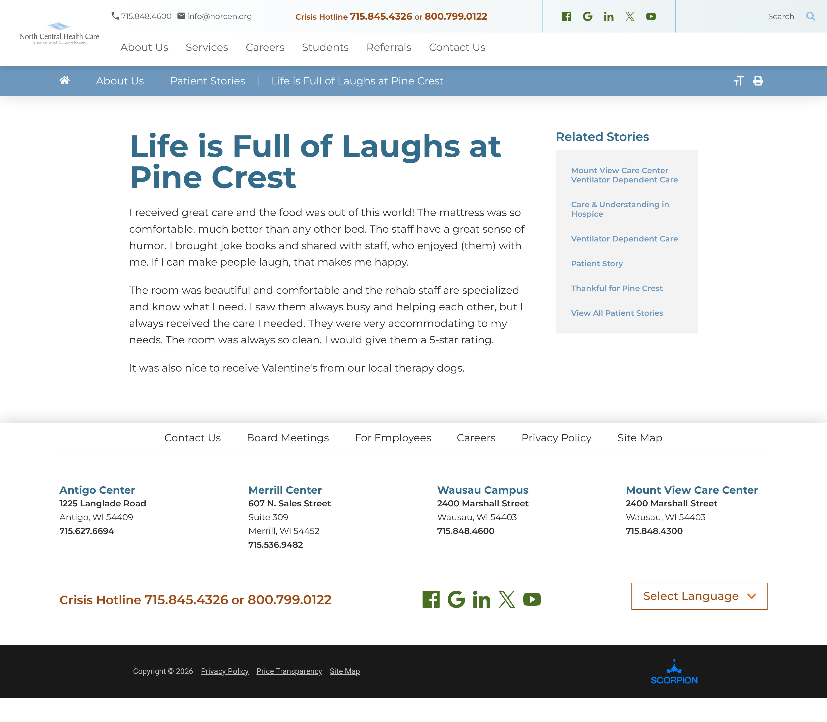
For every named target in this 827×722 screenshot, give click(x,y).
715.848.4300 (654, 531)
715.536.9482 (275, 544)
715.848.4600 (466, 531)
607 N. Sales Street (289, 503)
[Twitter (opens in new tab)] (507, 601)
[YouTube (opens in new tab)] (532, 601)
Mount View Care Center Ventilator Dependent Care (624, 175)
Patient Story (597, 263)
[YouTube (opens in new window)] (651, 17)
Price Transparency (289, 671)
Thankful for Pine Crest (617, 288)
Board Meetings (288, 437)
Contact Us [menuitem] (457, 47)
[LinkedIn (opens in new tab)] (481, 601)
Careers (476, 437)
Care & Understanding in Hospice (620, 209)
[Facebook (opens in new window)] (566, 17)
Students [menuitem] (325, 47)
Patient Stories (207, 81)
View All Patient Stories (617, 313)
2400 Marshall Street (483, 503)
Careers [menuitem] (265, 47)
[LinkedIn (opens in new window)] (609, 17)
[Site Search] (810, 16)
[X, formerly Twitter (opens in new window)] (630, 17)
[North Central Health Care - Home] (56, 33)
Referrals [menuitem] (388, 47)
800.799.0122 (456, 16)
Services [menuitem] (207, 47)
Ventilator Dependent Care (624, 238)
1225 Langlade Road (102, 503)
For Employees (393, 437)
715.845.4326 (381, 16)
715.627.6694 (86, 531)
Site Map (640, 437)
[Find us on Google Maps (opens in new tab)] (456, 601)
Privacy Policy (556, 437)
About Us (120, 81)
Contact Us (192, 437)
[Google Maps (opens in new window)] (587, 17)
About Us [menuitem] (144, 47)
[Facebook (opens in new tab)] (431, 601)
